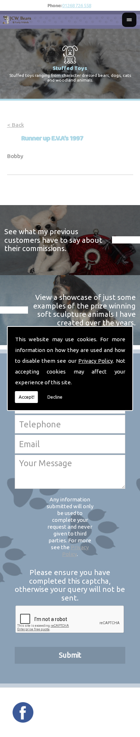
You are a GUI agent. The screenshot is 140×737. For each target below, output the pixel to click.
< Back (15, 125)
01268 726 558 (76, 5)
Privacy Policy (95, 361)
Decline (54, 396)
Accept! (26, 396)
